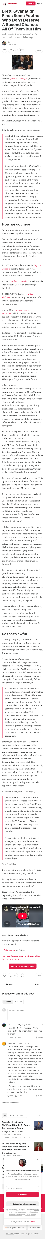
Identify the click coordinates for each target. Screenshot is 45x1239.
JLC (9, 42)
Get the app (35, 1227)
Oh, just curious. (9, 1153)
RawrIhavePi (13, 1043)
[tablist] (13, 1001)
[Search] (40, 1115)
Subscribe (30, 3)
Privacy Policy (31, 1215)
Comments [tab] (8, 1001)
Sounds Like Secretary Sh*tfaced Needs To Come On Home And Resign (16, 1125)
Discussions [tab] (21, 1115)
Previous (9, 984)
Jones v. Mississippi (18, 78)
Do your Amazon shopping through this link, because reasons (21, 957)
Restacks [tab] (18, 1001)
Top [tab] (5, 1115)
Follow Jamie (9, 950)
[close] (38, 1160)
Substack (10, 1234)
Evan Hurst (17, 1134)
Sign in (39, 3)
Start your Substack (15, 1227)
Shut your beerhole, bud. (12, 1131)
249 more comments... (11, 1103)
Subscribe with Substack (24, 1204)
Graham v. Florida (19, 281)
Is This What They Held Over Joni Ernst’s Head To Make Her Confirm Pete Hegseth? (15, 1146)
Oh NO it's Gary (14, 1024)
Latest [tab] (11, 1115)
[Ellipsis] (42, 1024)
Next (37, 984)
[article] (22, 1130)
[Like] (4, 50)
